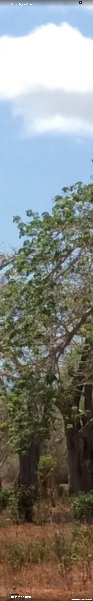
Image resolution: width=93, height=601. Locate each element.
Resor (12, 594)
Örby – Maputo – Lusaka (22, 4)
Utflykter (16, 594)
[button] (80, 2)
